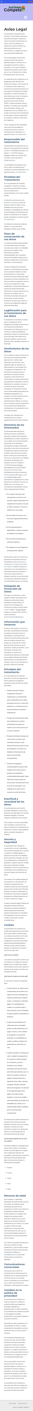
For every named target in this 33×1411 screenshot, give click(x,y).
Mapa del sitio (22, 1403)
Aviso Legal (12, 1403)
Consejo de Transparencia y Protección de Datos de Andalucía (15, 564)
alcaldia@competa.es (10, 1255)
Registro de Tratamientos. (18, 134)
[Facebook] (1, 1)
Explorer (9, 1167)
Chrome (9, 1173)
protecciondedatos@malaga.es (14, 475)
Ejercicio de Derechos (11, 470)
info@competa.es (9, 160)
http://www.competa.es (11, 202)
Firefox (9, 1178)
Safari (9, 1184)
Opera (9, 1189)
